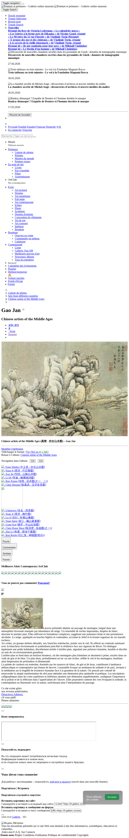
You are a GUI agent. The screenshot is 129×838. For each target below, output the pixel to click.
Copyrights (83, 835)
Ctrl (32, 461)
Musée (16, 143)
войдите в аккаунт (60, 781)
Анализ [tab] (12, 334)
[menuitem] (58, 126)
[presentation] (68, 337)
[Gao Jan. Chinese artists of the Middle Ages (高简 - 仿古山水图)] (64, 435)
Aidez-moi (7, 832)
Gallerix (16, 816)
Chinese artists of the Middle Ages (38, 454)
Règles (19, 835)
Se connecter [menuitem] (15, 130)
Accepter (112, 797)
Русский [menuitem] (13, 126)
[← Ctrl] (23, 484)
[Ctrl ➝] (17, 510)
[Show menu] (23, 3)
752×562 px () (36, 451)
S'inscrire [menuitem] (27, 130)
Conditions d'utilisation (35, 835)
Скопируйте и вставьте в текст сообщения (25, 810)
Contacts (30, 832)
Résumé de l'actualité (19, 115)
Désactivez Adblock (12, 694)
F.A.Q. (17, 832)
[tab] (13, 325)
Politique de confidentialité (62, 835)
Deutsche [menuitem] (51, 126)
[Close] (34, 136)
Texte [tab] (12, 331)
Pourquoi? (44, 583)
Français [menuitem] (40, 126)
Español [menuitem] (31, 126)
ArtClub (17, 181)
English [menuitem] (22, 126)
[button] (17, 15)
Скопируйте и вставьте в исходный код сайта (27, 803)
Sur (23, 832)
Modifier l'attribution (12, 448)
